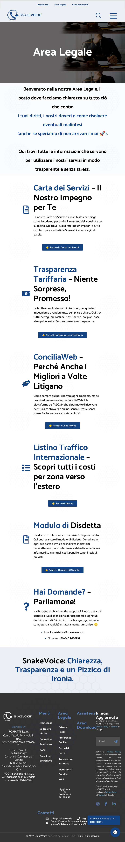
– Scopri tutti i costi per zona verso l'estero (65, 467)
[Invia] (116, 741)
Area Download (87, 725)
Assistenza (87, 713)
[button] (115, 832)
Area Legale (64, 715)
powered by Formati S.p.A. (62, 836)
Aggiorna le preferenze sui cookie (65, 793)
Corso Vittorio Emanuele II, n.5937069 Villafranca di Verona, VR (18, 740)
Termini (114, 726)
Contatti (45, 812)
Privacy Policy (102, 726)
